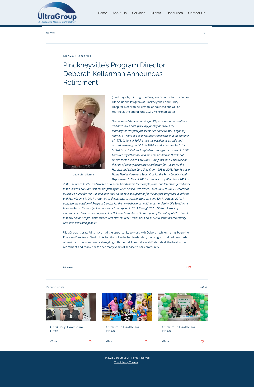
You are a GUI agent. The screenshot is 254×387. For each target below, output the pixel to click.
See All (204, 286)
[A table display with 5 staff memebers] (183, 307)
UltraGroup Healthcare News (66, 329)
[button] (203, 33)
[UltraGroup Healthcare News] (71, 307)
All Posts (50, 33)
